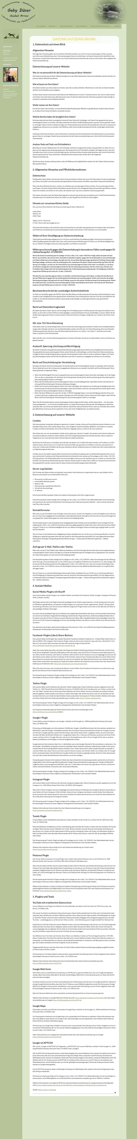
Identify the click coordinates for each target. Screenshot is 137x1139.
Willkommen (41, 26)
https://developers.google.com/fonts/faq (89, 998)
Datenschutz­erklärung (9, 91)
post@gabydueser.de (9, 60)
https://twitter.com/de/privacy (90, 698)
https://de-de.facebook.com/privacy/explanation (70, 664)
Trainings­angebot (66, 26)
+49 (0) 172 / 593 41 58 (10, 58)
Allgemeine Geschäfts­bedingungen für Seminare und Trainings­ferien (10, 95)
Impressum (6, 89)
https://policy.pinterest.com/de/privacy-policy (55, 891)
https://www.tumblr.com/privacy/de (45, 849)
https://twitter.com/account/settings (45, 712)
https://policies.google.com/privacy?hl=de (47, 963)
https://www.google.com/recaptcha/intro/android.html (88, 1085)
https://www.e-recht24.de (47, 1090)
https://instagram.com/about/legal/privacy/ (47, 810)
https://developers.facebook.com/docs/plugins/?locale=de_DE (54, 645)
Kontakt (117, 26)
